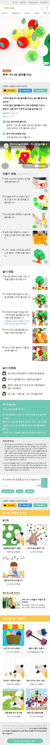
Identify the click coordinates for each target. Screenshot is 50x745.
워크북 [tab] (27, 13)
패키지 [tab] (4, 13)
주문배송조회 (33, 2)
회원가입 (23, 2)
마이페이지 (44, 2)
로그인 (15, 2)
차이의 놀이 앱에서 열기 (25, 741)
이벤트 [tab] (36, 13)
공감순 (39, 485)
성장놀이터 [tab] (15, 13)
